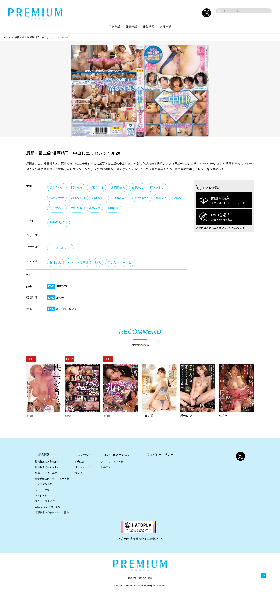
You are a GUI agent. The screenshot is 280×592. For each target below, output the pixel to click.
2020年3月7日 (58, 222)
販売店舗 (80, 461)
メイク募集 (41, 495)
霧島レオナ (57, 197)
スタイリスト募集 (45, 501)
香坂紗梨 (76, 208)
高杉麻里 (95, 208)
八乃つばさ (142, 197)
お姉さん (55, 262)
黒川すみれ (57, 208)
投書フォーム (108, 467)
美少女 (112, 262)
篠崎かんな (120, 197)
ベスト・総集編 (78, 262)
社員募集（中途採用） (47, 467)
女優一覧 (165, 26)
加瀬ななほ (78, 197)
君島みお (137, 187)
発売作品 (131, 26)
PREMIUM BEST (60, 248)
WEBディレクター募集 (47, 506)
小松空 (223, 416)
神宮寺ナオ (96, 187)
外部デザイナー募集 (46, 473)
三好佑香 (147, 416)
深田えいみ (57, 187)
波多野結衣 (118, 187)
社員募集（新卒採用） (47, 461)
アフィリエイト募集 (112, 461)
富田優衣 (113, 208)
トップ (6, 37)
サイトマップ (82, 467)
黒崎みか (162, 197)
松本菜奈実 (99, 197)
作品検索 (148, 26)
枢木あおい (157, 187)
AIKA (177, 197)
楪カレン (186, 416)
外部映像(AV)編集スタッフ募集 (52, 512)
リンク (78, 473)
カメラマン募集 (43, 484)
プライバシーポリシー (158, 454)
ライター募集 (42, 489)
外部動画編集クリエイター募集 (52, 478)
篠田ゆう (77, 187)
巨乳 (98, 262)
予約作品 (114, 26)
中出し (127, 262)
